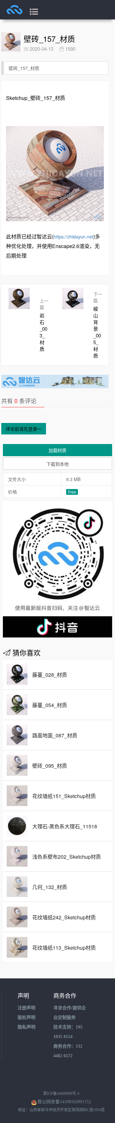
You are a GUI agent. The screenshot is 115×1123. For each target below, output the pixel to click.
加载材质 (57, 450)
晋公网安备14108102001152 (64, 1101)
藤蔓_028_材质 (49, 674)
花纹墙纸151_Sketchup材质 (64, 796)
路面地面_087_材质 (54, 735)
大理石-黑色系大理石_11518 (64, 826)
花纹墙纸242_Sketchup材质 (64, 917)
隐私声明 (26, 1027)
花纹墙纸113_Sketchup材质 (64, 947)
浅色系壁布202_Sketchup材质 (66, 856)
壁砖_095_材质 (49, 765)
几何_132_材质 (49, 887)
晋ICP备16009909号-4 (61, 1093)
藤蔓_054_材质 (49, 705)
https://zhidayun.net (73, 236)
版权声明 (26, 1017)
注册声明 (26, 1008)
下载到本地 (57, 464)
